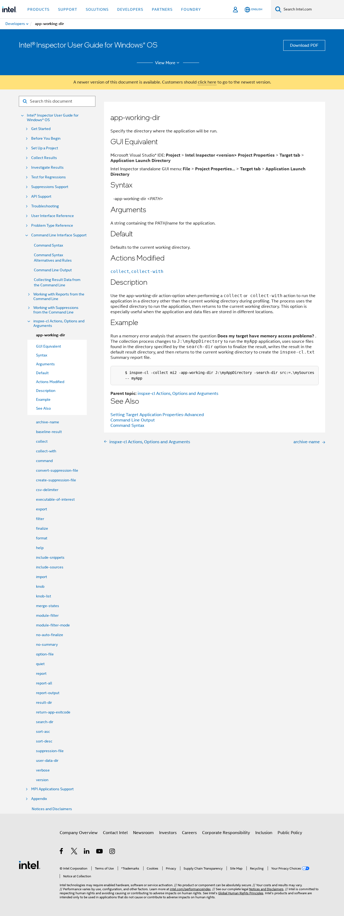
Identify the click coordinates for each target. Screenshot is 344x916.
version (42, 779)
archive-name (47, 422)
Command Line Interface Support (59, 235)
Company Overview (79, 832)
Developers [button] (130, 9)
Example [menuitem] (43, 399)
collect (42, 441)
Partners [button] (162, 9)
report (41, 673)
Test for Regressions (48, 177)
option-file (45, 654)
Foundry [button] (191, 9)
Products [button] (38, 9)
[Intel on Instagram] (112, 852)
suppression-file (50, 750)
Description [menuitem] (45, 390)
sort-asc (43, 731)
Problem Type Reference (52, 225)
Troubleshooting (45, 206)
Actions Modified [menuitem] (50, 381)
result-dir (44, 702)
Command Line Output (53, 270)
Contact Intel (115, 832)
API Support (41, 196)
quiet (40, 663)
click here (207, 82)
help (40, 547)
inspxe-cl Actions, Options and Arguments (58, 323)
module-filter (47, 615)
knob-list (43, 596)
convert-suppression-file (57, 470)
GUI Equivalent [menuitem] (48, 346)
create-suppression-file (56, 480)
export (41, 509)
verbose (43, 770)
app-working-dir (50, 335)
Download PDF (304, 45)
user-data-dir (47, 760)
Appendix (39, 798)
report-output (47, 692)
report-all (44, 683)
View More (165, 63)
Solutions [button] (97, 9)
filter (40, 518)
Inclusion (263, 832)
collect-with (46, 451)
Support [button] (67, 9)
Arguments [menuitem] (45, 364)
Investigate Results (47, 167)
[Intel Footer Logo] (29, 864)
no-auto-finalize (49, 634)
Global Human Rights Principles (240, 893)
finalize (42, 528)
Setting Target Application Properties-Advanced (157, 414)
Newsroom (143, 832)
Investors (168, 832)
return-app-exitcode (53, 712)
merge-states (47, 605)
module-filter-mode (53, 625)
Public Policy (290, 832)
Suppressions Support (49, 187)
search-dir (44, 721)
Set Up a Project (44, 148)
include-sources (49, 567)
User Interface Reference (52, 216)
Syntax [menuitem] (41, 355)
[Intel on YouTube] (100, 852)
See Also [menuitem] (43, 408)
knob (40, 586)
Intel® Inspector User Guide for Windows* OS (52, 117)
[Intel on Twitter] (74, 852)
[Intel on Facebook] (62, 852)
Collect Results (44, 158)
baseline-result (49, 431)
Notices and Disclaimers (52, 808)
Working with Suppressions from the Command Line (55, 310)
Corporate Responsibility (226, 832)
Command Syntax (48, 245)
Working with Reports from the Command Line (58, 296)
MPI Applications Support (52, 789)
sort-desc (44, 741)
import (41, 576)
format (41, 538)
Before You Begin (45, 138)
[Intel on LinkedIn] (87, 852)
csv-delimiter (47, 489)
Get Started (41, 129)
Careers (189, 832)
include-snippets (50, 557)
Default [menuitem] (42, 372)
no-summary (47, 644)
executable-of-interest (55, 499)
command (44, 460)
